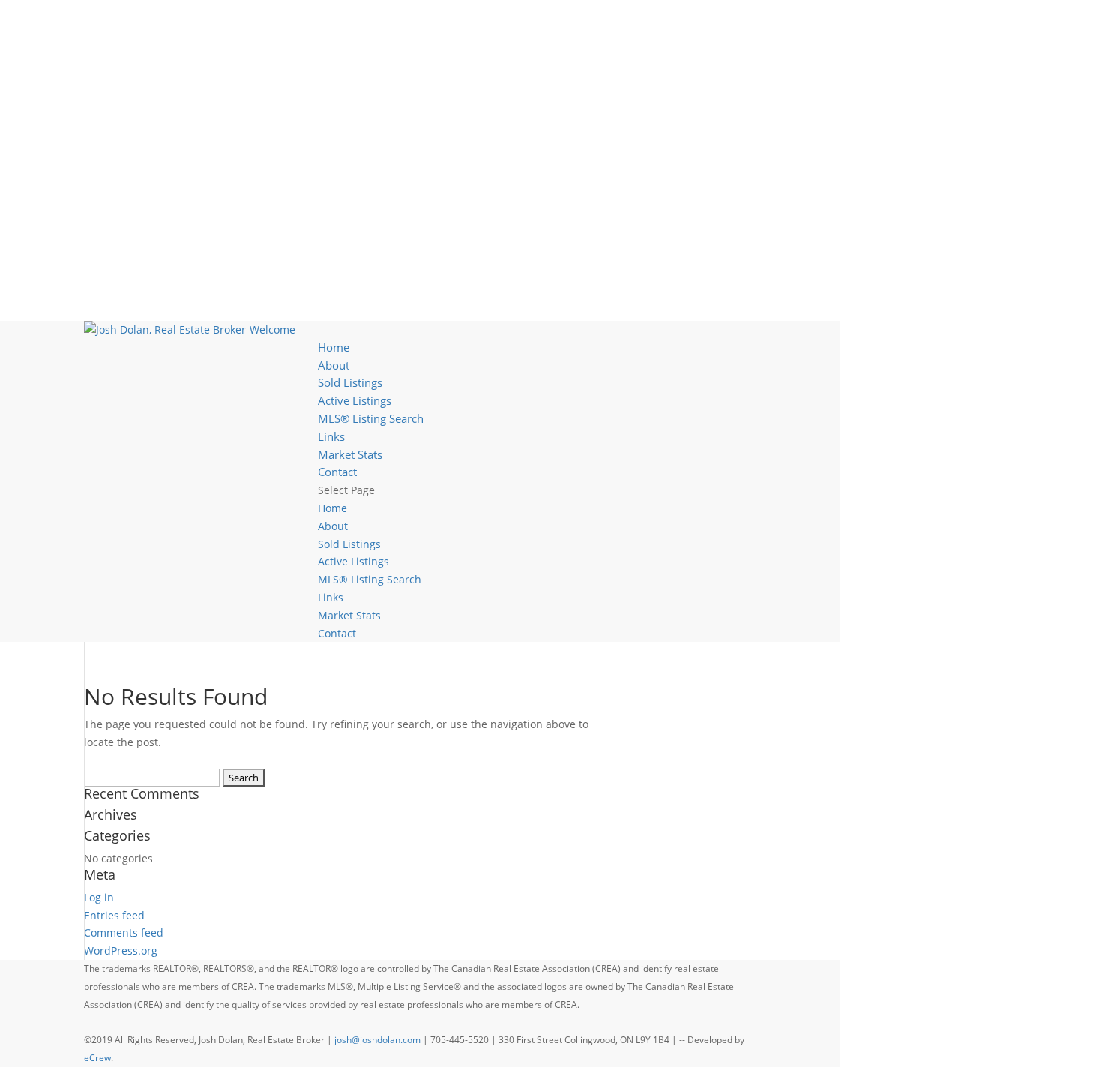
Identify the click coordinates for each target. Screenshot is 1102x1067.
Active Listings (354, 400)
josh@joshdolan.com (377, 1039)
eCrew (97, 1057)
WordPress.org (120, 950)
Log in (99, 897)
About (333, 365)
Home (333, 347)
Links (331, 436)
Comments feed (123, 932)
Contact (337, 471)
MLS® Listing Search (371, 418)
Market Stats (350, 454)
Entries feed (114, 915)
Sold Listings (350, 382)
